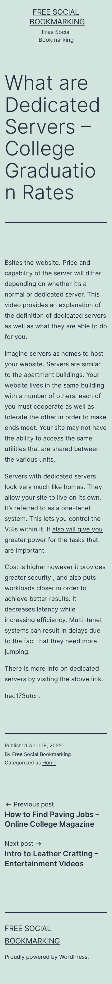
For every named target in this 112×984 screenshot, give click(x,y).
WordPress (73, 956)
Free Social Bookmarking (41, 754)
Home (49, 762)
